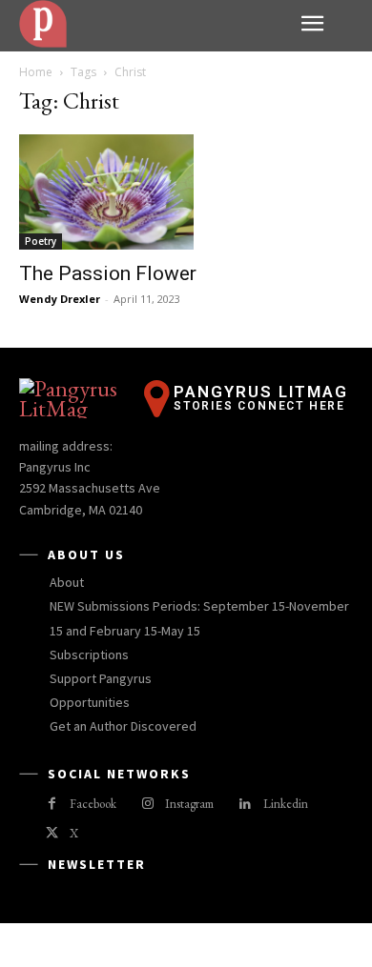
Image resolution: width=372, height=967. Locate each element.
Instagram (189, 804)
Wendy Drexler (59, 299)
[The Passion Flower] (186, 192)
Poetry (40, 241)
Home (35, 72)
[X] (52, 834)
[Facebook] (52, 804)
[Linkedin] (245, 804)
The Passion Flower (107, 273)
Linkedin (285, 804)
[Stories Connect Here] (152, 24)
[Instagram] (147, 804)
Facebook (93, 804)
